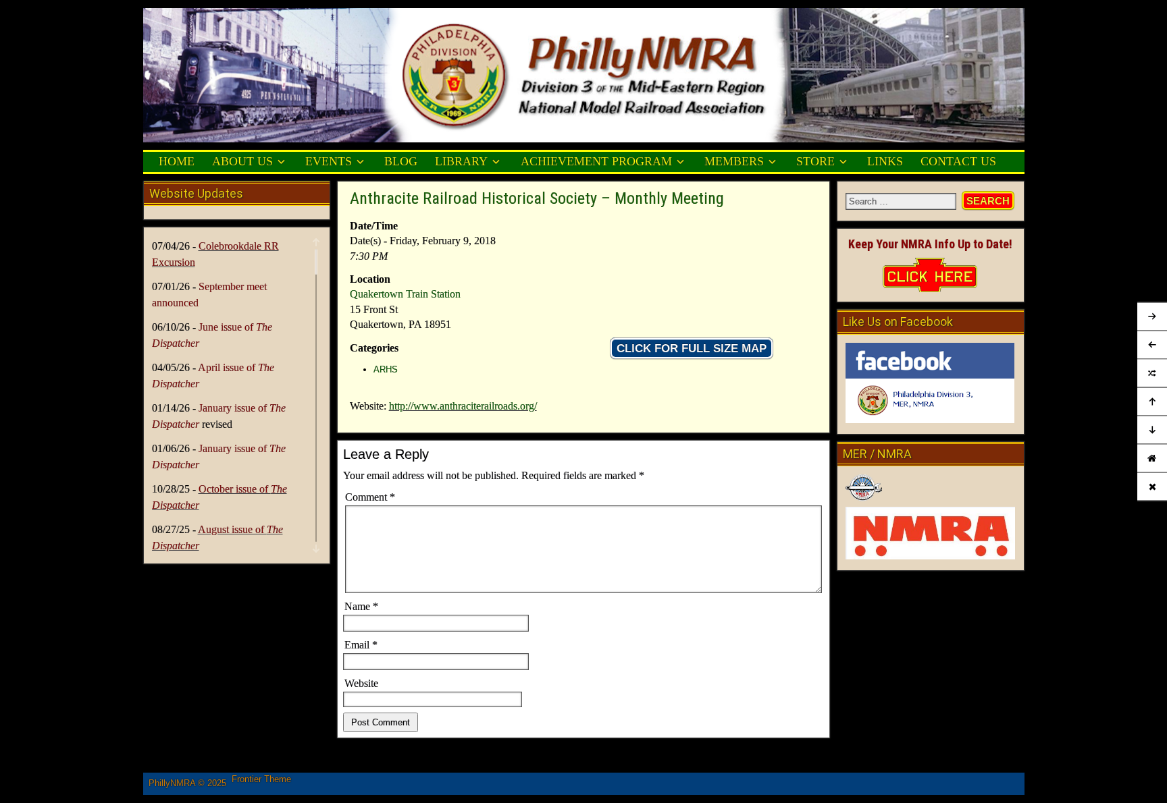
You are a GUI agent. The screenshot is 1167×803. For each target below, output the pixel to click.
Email (361, 644)
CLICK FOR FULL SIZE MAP (692, 348)
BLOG (400, 161)
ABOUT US (242, 161)
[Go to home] (1152, 458)
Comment (370, 497)
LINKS (885, 161)
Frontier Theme (261, 779)
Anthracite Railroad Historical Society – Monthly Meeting (537, 198)
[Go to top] (1152, 402)
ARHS (385, 369)
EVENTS (328, 161)
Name (361, 606)
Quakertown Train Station (405, 294)
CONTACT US (958, 161)
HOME (176, 161)
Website (361, 683)
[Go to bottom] (1152, 430)
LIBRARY (461, 161)
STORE (815, 161)
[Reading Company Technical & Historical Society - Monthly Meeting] (1152, 374)
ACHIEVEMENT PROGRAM (596, 161)
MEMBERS (734, 161)
